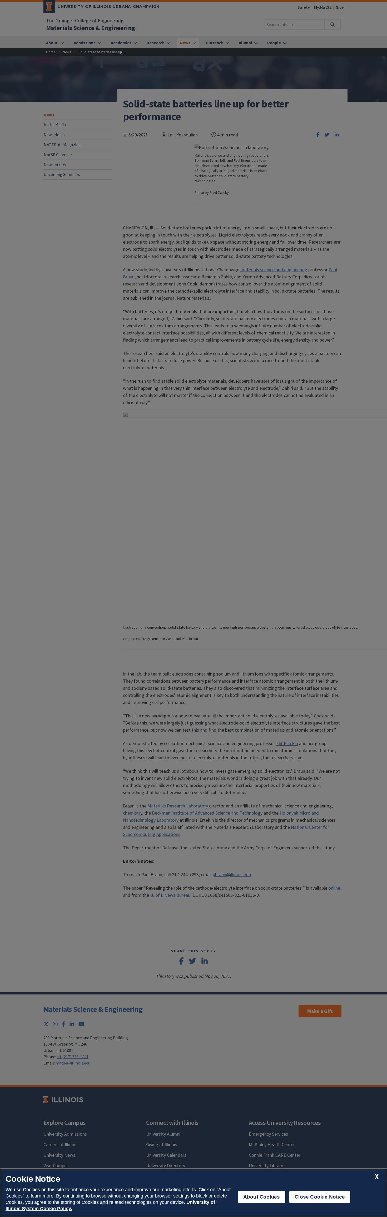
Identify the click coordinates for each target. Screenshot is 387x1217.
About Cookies (261, 1197)
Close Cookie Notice (320, 1197)
